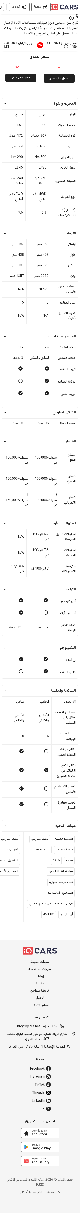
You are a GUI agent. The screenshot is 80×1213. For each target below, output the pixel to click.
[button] (40, 103)
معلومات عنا (40, 1005)
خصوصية (53, 1192)
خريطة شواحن (40, 990)
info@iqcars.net (28, 1026)
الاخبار (40, 998)
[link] (40, 1133)
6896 (54, 1026)
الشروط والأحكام (31, 1192)
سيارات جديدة (40, 962)
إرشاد (40, 976)
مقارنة (40, 983)
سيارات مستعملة (40, 969)
